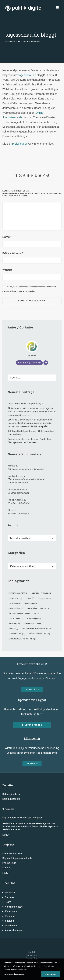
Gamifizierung (32, 603)
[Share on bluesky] (40, 175)
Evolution (15, 603)
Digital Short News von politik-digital (22, 817)
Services (9, 897)
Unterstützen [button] (32, 689)
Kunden (6, 867)
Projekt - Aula (9, 863)
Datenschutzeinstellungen (14, 974)
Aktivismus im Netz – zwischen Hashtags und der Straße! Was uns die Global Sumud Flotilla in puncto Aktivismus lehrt (30, 826)
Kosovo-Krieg (34, 619)
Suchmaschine (17, 634)
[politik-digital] (23, 8)
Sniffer (13, 629)
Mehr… (6, 835)
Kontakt (32, 952)
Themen (8, 809)
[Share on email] (47, 175)
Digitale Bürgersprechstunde (17, 858)
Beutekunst (15, 598)
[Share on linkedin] (32, 175)
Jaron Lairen (16, 619)
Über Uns (8, 883)
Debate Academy (11, 794)
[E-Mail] (45, 362)
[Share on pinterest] (28, 175)
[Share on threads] (24, 175)
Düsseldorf (44, 598)
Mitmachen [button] (32, 764)
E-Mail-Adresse (12, 253)
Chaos (30, 598)
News (27, 41)
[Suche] (32, 377)
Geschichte (11, 925)
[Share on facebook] (16, 175)
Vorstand (10, 916)
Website (7, 269)
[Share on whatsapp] (36, 175)
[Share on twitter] (20, 175)
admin (37, 41)
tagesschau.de (27, 75)
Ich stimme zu (50, 974)
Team (8, 902)
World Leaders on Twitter (22, 639)
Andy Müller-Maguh (41, 593)
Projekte (8, 845)
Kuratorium (11, 911)
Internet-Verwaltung (19, 613)
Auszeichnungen (13, 930)
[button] (57, 7)
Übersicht (10, 892)
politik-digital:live (11, 798)
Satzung (9, 920)
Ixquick (38, 613)
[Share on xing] (43, 175)
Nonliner (14, 624)
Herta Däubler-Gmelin (38, 608)
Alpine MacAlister (18, 593)
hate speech (16, 608)
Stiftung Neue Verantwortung (36, 629)
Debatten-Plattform (12, 853)
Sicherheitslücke (32, 624)
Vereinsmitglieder (14, 906)
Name (6, 236)
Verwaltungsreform (39, 634)
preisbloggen (20, 143)
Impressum (32, 955)
